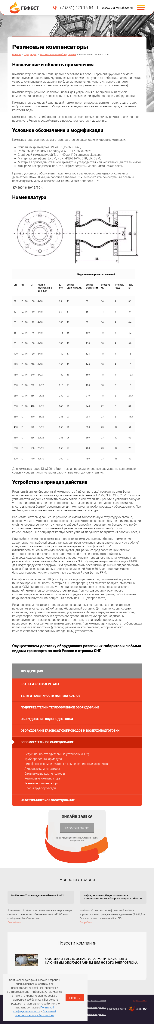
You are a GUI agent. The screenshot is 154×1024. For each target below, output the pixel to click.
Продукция (30, 54)
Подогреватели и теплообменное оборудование (60, 707)
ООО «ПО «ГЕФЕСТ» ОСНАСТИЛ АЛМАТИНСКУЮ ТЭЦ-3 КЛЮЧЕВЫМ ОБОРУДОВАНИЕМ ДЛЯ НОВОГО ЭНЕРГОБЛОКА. (91, 961)
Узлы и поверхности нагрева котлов (50, 696)
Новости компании (77, 943)
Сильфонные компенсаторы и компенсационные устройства (66, 764)
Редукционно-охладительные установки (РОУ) (56, 754)
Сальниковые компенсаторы (44, 773)
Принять (74, 997)
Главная (16, 54)
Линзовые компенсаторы (42, 768)
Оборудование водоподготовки (47, 719)
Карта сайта (139, 1000)
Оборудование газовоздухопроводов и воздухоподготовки (70, 730)
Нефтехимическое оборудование (48, 800)
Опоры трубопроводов (40, 788)
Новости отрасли (77, 879)
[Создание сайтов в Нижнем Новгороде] (137, 1009)
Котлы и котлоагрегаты (40, 684)
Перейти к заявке (77, 828)
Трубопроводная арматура (43, 759)
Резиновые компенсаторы (42, 778)
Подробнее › (14, 922)
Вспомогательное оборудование (58, 54)
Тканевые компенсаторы (41, 783)
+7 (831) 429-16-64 (76, 7)
